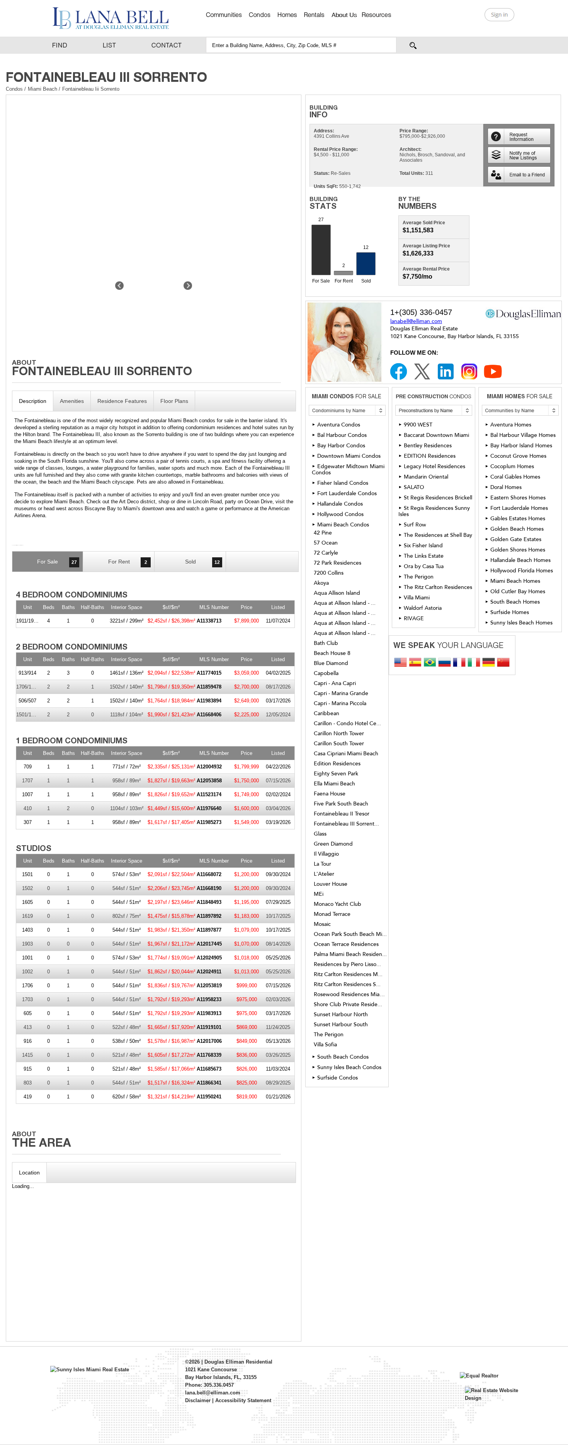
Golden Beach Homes (517, 529)
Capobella (326, 673)
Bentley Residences (428, 445)
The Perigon (329, 1035)
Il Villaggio (326, 854)
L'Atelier (324, 874)
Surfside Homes (509, 612)
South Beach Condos (343, 1057)
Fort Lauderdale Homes (519, 508)
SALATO (414, 487)
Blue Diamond (331, 663)
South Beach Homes (515, 602)
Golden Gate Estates (515, 539)
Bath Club (326, 643)
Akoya (321, 583)
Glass (320, 834)
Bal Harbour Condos (342, 435)
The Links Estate (424, 556)
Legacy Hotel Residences (434, 466)
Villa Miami (417, 597)
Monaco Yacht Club (337, 904)
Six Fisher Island (423, 545)
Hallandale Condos (340, 504)
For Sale (57, 561)
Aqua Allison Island (337, 593)
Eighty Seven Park (336, 774)
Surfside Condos (337, 1077)
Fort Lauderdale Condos (347, 493)
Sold (202, 561)
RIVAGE (414, 618)
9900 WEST (418, 424)
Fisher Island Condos (342, 483)
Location (29, 1172)
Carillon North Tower (339, 734)
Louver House (330, 884)
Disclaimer (198, 1400)
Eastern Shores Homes (518, 497)
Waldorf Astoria (423, 608)
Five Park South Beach (341, 804)
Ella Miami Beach (334, 784)
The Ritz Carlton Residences (438, 587)
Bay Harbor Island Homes (521, 445)
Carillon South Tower (339, 744)
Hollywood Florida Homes (521, 570)
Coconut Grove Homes (518, 456)
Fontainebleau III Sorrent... (346, 824)
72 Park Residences (337, 563)
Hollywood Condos (340, 514)
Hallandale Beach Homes (520, 560)
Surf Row (415, 524)
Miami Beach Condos (343, 524)
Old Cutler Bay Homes (517, 591)
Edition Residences (337, 764)
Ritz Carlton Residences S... (347, 984)
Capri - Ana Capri (335, 683)
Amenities (72, 401)
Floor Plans (174, 401)
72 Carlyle (326, 553)
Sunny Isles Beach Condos (349, 1067)
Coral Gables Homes (515, 477)
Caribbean (326, 714)
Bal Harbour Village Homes (523, 435)
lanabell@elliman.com (416, 321)
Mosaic (322, 924)
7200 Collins (329, 573)
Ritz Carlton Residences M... (348, 974)
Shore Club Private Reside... (348, 1005)
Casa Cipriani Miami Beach (346, 754)
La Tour (322, 864)
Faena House (329, 794)
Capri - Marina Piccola (340, 704)
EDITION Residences (430, 456)
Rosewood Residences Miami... (350, 995)
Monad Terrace (332, 914)
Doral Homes (506, 487)
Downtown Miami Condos (349, 456)
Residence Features (122, 401)
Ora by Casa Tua (424, 566)
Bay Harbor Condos (341, 445)
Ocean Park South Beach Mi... (350, 934)
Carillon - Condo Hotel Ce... (347, 724)
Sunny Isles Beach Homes (521, 622)
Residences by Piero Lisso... (347, 964)
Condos (14, 89)
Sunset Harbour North (341, 1015)
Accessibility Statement (243, 1400)
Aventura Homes (510, 424)
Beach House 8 (332, 653)
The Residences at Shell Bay (438, 535)
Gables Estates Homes (517, 518)
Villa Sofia (325, 1045)
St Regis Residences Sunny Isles (434, 511)
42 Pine (323, 533)
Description (32, 401)
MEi (318, 894)
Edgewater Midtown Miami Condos (348, 469)
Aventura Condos (338, 424)
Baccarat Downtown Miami (436, 435)
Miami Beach (43, 89)
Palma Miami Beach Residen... (350, 954)
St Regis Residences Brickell (438, 497)
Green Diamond (333, 844)
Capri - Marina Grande (341, 693)
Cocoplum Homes (512, 466)
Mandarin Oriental (426, 477)
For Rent (127, 561)
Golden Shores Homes (517, 550)
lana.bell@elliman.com (212, 1393)
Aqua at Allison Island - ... (345, 603)
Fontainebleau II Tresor (341, 814)
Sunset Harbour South (341, 1025)
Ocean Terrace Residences (346, 944)
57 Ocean (326, 543)
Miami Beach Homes (515, 581)
